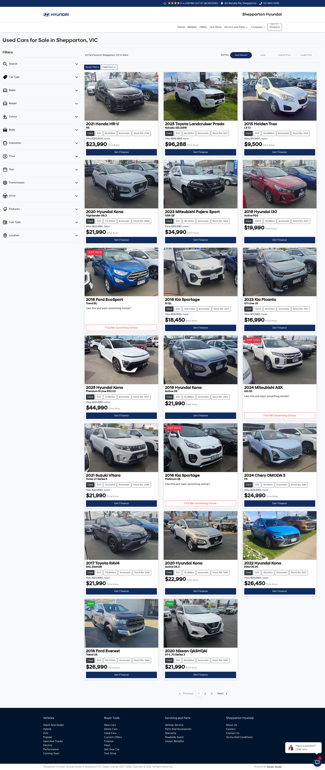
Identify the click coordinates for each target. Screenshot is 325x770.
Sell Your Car (112, 749)
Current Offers (113, 737)
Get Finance (121, 152)
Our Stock (216, 27)
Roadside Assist (174, 737)
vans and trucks (53, 741)
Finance (275, 27)
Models (192, 27)
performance (51, 749)
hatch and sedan (53, 725)
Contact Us (232, 733)
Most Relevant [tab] (241, 55)
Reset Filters (92, 67)
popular (47, 737)
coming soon (51, 753)
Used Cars (110, 733)
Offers (203, 27)
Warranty (170, 733)
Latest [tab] (262, 55)
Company (257, 27)
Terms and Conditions (239, 737)
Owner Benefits (174, 741)
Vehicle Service (174, 725)
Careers (230, 729)
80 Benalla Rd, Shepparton (241, 3)
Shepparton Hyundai (262, 15)
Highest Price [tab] (284, 55)
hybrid (47, 729)
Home (181, 27)
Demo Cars (110, 729)
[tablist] (273, 55)
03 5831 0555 (271, 3)
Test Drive (110, 753)
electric (47, 745)
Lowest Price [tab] (306, 55)
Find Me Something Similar (121, 328)
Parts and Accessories (178, 729)
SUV (45, 733)
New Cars (110, 725)
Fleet (107, 745)
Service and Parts (234, 27)
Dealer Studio (274, 767)
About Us (231, 725)
